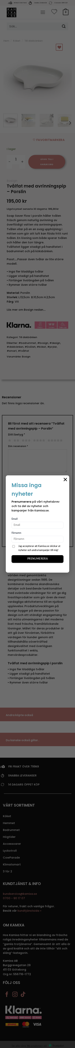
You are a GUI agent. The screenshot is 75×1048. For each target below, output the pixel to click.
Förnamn (16, 533)
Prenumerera (37, 558)
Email (15, 519)
